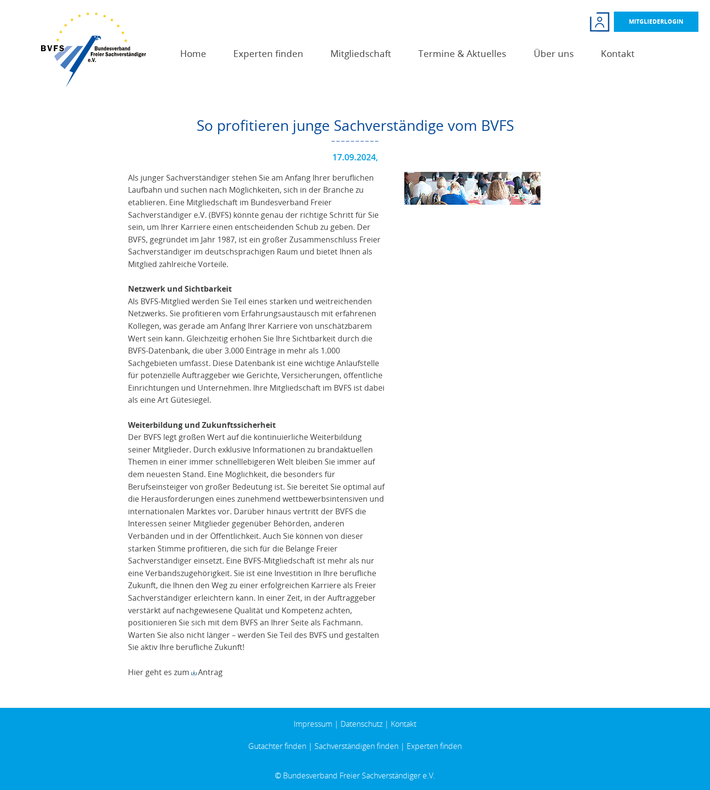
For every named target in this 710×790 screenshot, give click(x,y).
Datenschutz (362, 724)
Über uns (554, 53)
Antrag (210, 672)
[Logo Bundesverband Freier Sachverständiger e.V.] (93, 48)
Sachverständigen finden (356, 746)
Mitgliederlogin (656, 21)
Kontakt (618, 53)
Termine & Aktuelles (462, 53)
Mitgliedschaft (360, 53)
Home (193, 53)
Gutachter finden (277, 746)
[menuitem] (193, 53)
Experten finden (268, 53)
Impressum (313, 724)
